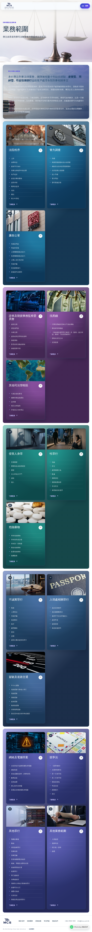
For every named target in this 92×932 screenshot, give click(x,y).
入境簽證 (55, 839)
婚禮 (53, 851)
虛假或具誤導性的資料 (19, 336)
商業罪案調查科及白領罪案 (61, 162)
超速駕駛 (14, 701)
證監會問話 (15, 328)
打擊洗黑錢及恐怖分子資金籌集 (63, 324)
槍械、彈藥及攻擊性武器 (19, 863)
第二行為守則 (56, 778)
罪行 (53, 794)
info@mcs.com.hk (83, 921)
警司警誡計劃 (56, 182)
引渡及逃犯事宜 (16, 394)
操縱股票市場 (15, 348)
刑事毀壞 (14, 851)
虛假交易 (14, 324)
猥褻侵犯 (55, 478)
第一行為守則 (56, 774)
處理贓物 (14, 628)
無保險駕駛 (15, 705)
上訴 (12, 158)
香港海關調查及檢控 (18, 859)
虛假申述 (55, 620)
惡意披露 (14, 782)
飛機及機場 (15, 839)
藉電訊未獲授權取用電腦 (19, 790)
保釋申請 (14, 162)
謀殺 (12, 478)
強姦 (53, 462)
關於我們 (21, 921)
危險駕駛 (14, 693)
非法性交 (55, 486)
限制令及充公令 (57, 338)
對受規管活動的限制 (18, 344)
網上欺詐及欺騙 (16, 786)
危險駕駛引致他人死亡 (19, 689)
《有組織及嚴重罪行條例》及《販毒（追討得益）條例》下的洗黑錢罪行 (67, 333)
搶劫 (12, 632)
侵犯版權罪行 (15, 847)
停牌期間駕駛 (15, 709)
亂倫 (53, 474)
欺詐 (12, 624)
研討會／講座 (56, 847)
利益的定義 (15, 248)
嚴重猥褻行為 (56, 470)
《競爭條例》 (56, 766)
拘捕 (53, 158)
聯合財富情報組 (57, 328)
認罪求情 (14, 182)
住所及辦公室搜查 (58, 170)
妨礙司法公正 (15, 887)
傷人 (12, 482)
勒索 (12, 608)
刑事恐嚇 (14, 855)
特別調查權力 (15, 268)
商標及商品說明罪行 (18, 899)
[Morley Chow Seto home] (41, 6)
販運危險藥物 (15, 552)
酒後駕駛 (14, 697)
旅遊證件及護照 (16, 272)
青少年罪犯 (15, 198)
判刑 (12, 190)
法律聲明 (31, 929)
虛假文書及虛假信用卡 (19, 640)
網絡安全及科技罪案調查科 (61, 166)
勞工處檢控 (15, 875)
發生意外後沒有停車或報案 (20, 713)
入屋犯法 (14, 612)
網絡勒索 (14, 770)
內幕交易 (14, 332)
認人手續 (55, 174)
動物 (12, 843)
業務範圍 (38, 921)
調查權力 (55, 790)
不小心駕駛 (15, 685)
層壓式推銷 (15, 891)
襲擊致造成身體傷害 (18, 466)
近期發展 (55, 342)
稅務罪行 (14, 871)
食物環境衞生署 (16, 867)
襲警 (12, 470)
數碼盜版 (14, 778)
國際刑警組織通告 (17, 398)
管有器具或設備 (16, 539)
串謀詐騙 (14, 264)
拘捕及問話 (15, 244)
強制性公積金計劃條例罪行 (20, 883)
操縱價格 (14, 340)
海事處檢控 (15, 879)
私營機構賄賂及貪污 (18, 256)
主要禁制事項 (56, 770)
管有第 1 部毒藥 (16, 544)
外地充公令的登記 (17, 410)
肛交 (53, 466)
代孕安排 (14, 895)
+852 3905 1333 (70, 921)
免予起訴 (14, 174)
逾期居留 (55, 624)
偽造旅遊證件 (56, 628)
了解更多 (13, 204)
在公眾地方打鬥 (16, 474)
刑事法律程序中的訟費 (19, 170)
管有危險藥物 (15, 536)
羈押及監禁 (15, 186)
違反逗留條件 (56, 608)
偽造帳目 (14, 620)
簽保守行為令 (15, 166)
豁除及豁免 (56, 782)
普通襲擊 (14, 462)
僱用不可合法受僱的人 (59, 616)
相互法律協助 (15, 406)
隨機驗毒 (14, 556)
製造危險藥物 (15, 547)
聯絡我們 (55, 921)
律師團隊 (30, 921)
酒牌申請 (55, 843)
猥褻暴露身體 (56, 482)
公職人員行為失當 (17, 260)
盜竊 (12, 636)
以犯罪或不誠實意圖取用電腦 (21, 766)
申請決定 (55, 786)
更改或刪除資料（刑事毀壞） (21, 774)
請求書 (13, 402)
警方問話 (55, 178)
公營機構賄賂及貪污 (18, 252)
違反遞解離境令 (57, 612)
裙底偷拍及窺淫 (57, 490)
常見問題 (47, 921)
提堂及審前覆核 (16, 178)
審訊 (12, 194)
